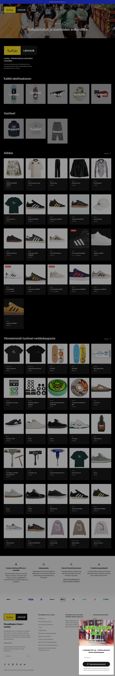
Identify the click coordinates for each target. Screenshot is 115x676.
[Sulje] (110, 623)
